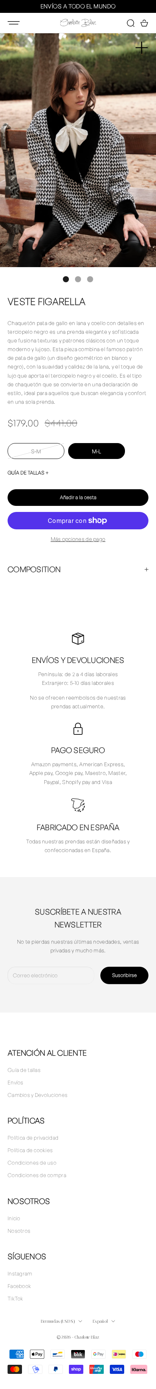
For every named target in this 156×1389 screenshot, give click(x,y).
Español (100, 1321)
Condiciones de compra (37, 1175)
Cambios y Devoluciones (37, 1095)
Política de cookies (30, 1150)
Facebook (19, 1286)
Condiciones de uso (32, 1162)
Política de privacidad (33, 1137)
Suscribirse (124, 975)
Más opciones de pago (78, 539)
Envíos (15, 1082)
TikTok (15, 1298)
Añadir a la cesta (78, 497)
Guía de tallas (24, 1070)
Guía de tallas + (28, 473)
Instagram (20, 1273)
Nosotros (19, 1230)
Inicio (14, 1218)
